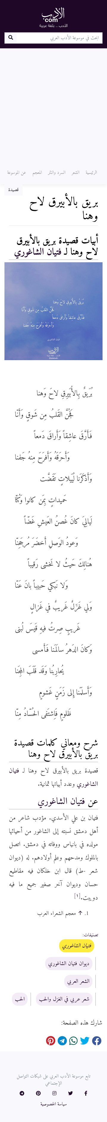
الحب (20, 999)
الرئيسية (91, 173)
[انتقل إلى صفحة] (10, 38)
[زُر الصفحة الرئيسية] (53, 17)
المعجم (37, 173)
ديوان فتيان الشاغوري (68, 964)
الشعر (75, 173)
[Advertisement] (53, 104)
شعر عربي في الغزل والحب (64, 999)
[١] (77, 895)
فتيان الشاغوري (38, 252)
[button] (86, 1093)
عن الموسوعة (16, 173)
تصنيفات (91, 935)
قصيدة (13, 190)
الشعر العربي (78, 981)
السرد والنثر (56, 173)
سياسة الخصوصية (53, 1104)
